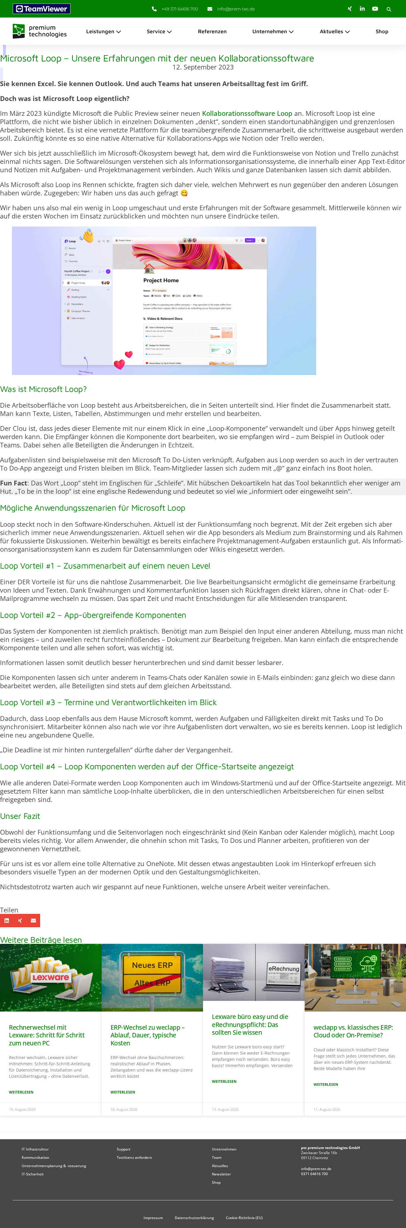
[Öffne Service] (169, 31)
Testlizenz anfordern (134, 1157)
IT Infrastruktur (35, 1149)
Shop (216, 1182)
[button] (388, 9)
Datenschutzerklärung (194, 1217)
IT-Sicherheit (33, 1174)
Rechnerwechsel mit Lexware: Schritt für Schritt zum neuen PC (46, 1035)
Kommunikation (35, 1157)
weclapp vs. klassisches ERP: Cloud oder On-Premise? (353, 1031)
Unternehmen (224, 1149)
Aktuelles (220, 1165)
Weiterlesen (21, 1092)
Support (123, 1149)
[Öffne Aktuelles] (347, 31)
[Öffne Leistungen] (118, 31)
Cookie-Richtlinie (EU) (244, 1217)
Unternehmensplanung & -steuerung (54, 1165)
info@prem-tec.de (316, 1168)
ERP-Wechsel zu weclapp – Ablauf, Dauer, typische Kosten (148, 1035)
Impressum (153, 1217)
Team (216, 1157)
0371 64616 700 (314, 1173)
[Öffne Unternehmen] (291, 31)
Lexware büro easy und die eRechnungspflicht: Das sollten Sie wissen (250, 1024)
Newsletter (221, 1174)
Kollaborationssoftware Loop (247, 113)
